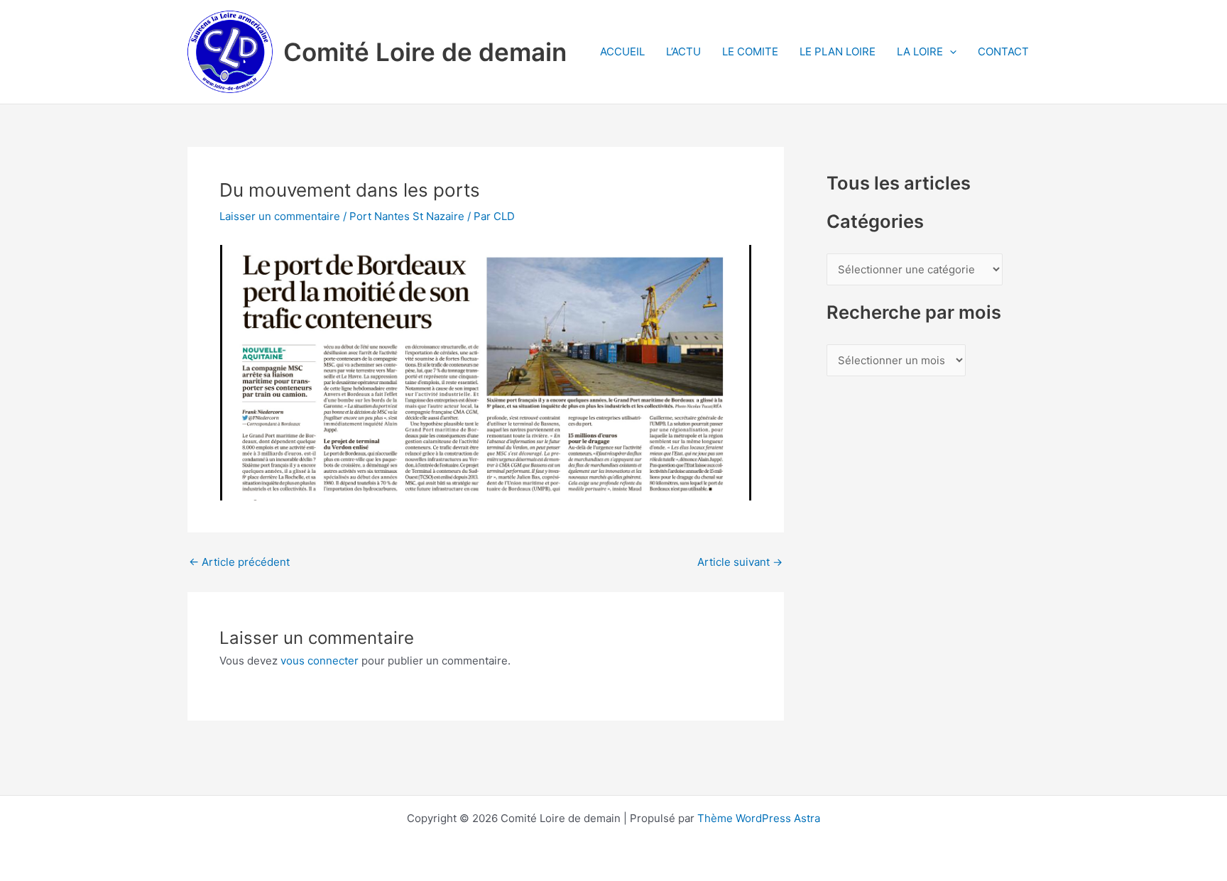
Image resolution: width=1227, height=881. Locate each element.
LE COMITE (750, 51)
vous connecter (319, 660)
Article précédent (239, 562)
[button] (949, 51)
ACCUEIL (622, 51)
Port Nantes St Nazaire (406, 216)
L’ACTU (683, 51)
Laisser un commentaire (279, 216)
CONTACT (1003, 51)
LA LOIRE (920, 51)
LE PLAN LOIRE (838, 51)
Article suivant (739, 562)
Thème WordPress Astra (758, 818)
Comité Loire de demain (425, 52)
